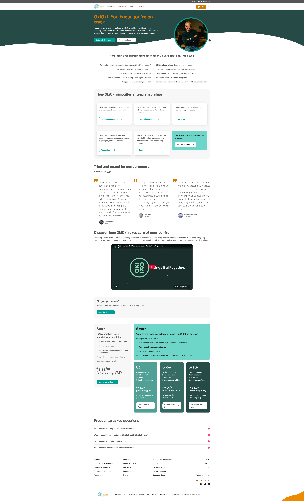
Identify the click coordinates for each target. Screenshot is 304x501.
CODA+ (155, 463)
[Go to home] (99, 6)
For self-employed (130, 463)
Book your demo (159, 475)
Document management (103, 463)
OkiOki (207, 459)
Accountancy (99, 475)
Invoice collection (159, 471)
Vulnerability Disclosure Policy (191, 495)
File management (159, 467)
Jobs (198, 2)
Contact (192, 2)
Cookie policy (175, 495)
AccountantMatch (203, 475)
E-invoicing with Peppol (103, 471)
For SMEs (127, 467)
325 (108, 171)
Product (97, 459)
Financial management (103, 467)
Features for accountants (162, 459)
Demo (125, 475)
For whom (127, 459)
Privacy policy (163, 495)
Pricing (132, 7)
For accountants (129, 471)
